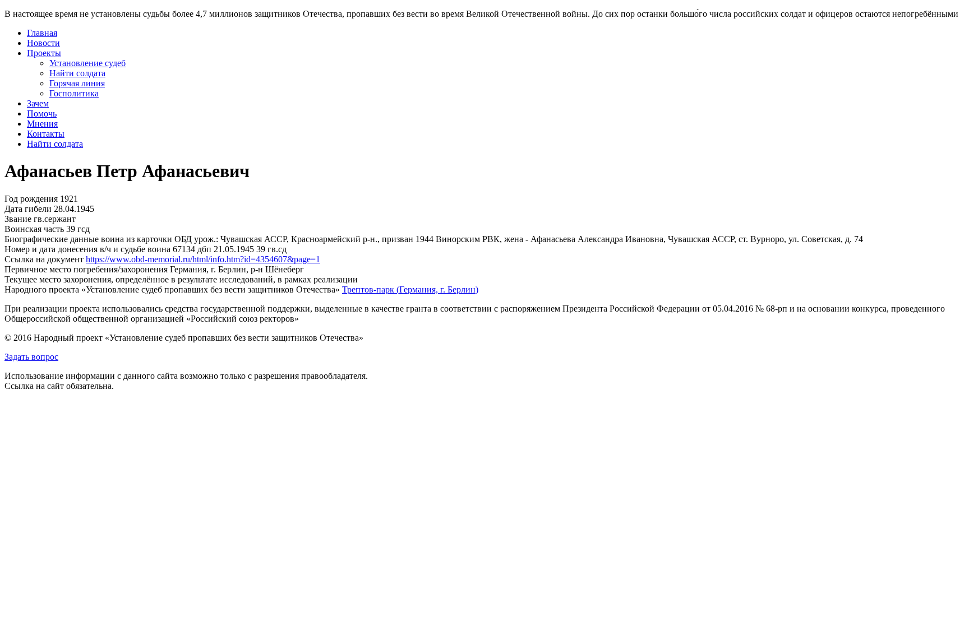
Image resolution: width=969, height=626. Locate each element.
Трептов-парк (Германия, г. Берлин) (410, 289)
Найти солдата (77, 73)
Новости (43, 43)
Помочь (42, 113)
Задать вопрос (31, 356)
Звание (17, 219)
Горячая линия (77, 83)
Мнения (42, 123)
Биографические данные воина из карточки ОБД (98, 239)
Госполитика (74, 93)
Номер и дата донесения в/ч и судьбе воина (87, 249)
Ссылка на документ (44, 259)
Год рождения (31, 198)
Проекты (44, 53)
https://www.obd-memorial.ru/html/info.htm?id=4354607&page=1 (203, 259)
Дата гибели (28, 209)
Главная (42, 33)
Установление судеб (87, 63)
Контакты (45, 133)
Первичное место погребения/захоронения (86, 269)
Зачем (38, 103)
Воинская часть (34, 229)
